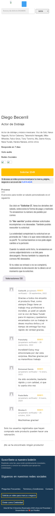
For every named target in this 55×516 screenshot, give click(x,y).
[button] (24, 4)
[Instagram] (8, 482)
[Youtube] (12, 482)
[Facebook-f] (3, 482)
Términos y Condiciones (33, 489)
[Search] (31, 11)
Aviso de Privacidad (43, 508)
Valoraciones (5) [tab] (14, 278)
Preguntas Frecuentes (11, 489)
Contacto (49, 489)
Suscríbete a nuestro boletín (18, 459)
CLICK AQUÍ (26, 182)
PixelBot (37, 510)
